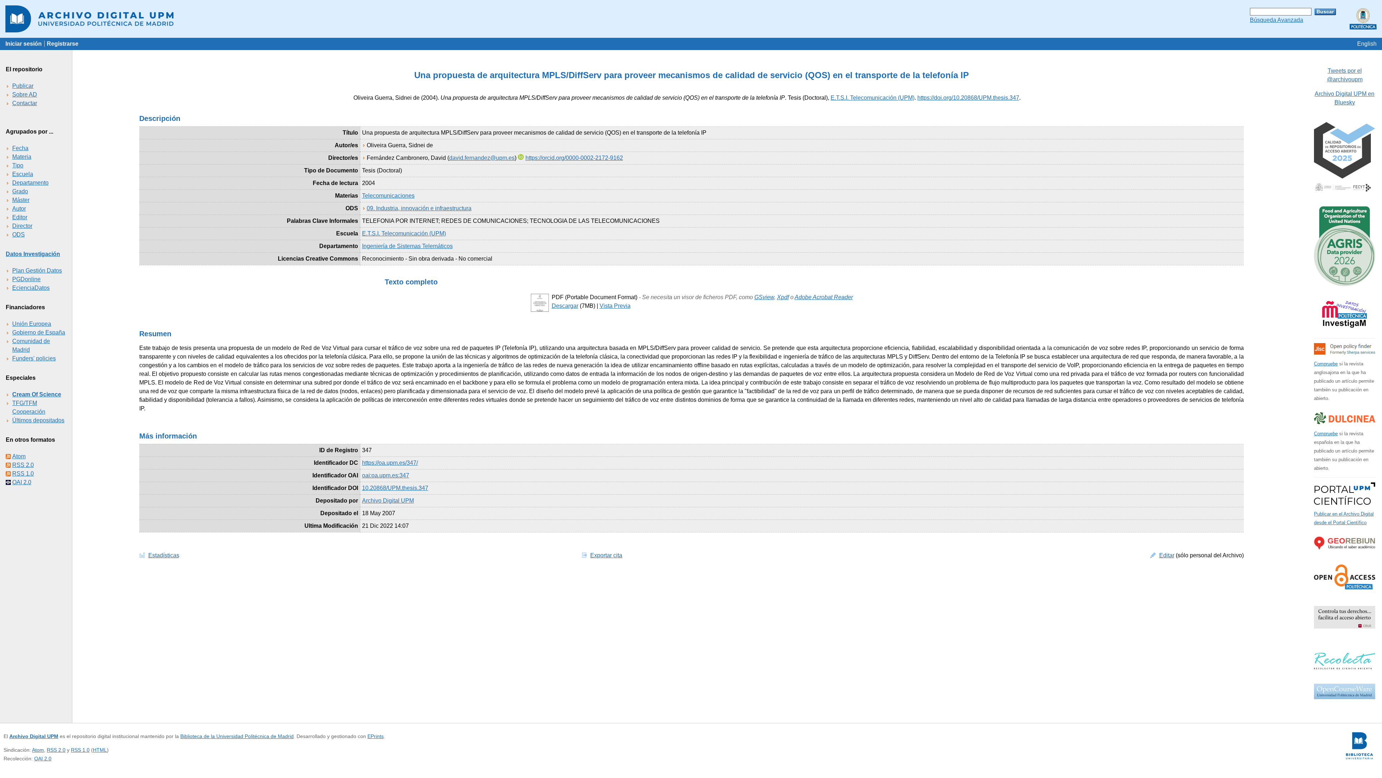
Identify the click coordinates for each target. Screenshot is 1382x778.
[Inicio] (691, 19)
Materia (21, 157)
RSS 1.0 (23, 474)
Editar (1166, 555)
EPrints (375, 736)
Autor (19, 209)
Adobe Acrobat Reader (824, 297)
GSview (764, 297)
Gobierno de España (38, 332)
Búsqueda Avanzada (1276, 20)
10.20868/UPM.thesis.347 (395, 488)
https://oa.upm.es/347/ (390, 463)
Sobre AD (24, 94)
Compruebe (1326, 363)
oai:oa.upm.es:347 (385, 475)
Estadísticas (163, 555)
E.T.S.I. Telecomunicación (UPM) (872, 98)
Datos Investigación (33, 254)
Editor (19, 217)
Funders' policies (34, 358)
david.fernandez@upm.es (482, 158)
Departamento (30, 183)
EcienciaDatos (31, 288)
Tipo (17, 165)
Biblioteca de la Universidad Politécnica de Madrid (237, 736)
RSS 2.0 (23, 465)
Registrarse (62, 44)
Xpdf (783, 297)
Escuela (22, 174)
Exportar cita (606, 555)
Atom (19, 456)
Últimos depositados (38, 420)
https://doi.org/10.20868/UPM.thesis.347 (968, 98)
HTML (100, 750)
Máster (21, 200)
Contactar (24, 103)
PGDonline (26, 279)
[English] (1367, 44)
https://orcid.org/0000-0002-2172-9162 (574, 158)
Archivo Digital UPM (33, 736)
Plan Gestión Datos (37, 270)
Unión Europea (31, 324)
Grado (20, 191)
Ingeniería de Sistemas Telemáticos (407, 246)
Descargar (565, 306)
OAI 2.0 (21, 482)
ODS (18, 234)
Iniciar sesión (23, 44)
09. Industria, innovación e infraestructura (419, 208)
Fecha (20, 148)
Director (22, 226)
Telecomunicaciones (388, 196)
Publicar (22, 86)
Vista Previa (615, 306)
